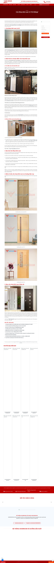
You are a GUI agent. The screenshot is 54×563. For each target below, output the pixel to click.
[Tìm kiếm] (49, 5)
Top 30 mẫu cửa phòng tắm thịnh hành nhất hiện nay (14, 337)
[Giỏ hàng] (35, 4)
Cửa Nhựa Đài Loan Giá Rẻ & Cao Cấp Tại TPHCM (14, 328)
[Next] (51, 502)
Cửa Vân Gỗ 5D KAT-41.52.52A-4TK (8, 412)
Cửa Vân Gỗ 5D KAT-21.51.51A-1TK (16, 480)
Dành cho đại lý (44, 491)
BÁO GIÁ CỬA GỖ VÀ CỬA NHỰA (11, 334)
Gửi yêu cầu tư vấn (9, 491)
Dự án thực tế (23, 4)
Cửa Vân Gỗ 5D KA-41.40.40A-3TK (34, 480)
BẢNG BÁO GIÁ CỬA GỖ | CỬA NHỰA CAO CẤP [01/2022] (15, 330)
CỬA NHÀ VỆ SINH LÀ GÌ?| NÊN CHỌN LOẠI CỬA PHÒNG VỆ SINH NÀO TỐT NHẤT (19, 324)
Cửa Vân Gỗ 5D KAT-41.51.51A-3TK (16, 412)
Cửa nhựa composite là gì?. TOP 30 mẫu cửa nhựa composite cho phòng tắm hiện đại (20, 333)
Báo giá (19, 4)
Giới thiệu (10, 4)
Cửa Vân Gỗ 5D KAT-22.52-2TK (34, 412)
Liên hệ (31, 4)
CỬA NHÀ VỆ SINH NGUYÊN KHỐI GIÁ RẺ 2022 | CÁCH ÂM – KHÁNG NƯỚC (18, 336)
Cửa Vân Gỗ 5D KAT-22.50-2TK (8, 480)
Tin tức (27, 4)
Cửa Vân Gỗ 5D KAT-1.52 (25, 480)
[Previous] (3, 502)
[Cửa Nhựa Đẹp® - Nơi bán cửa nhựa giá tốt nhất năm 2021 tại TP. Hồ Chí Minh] (9, 2)
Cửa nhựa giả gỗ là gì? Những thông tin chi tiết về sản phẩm (16, 325)
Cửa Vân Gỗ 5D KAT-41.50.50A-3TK (25, 412)
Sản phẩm (14, 4)
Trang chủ (6, 4)
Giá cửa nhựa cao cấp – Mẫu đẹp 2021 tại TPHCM (14, 331)
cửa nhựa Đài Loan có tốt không (15, 25)
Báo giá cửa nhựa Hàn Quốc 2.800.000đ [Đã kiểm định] (15, 327)
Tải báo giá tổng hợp (21, 491)
